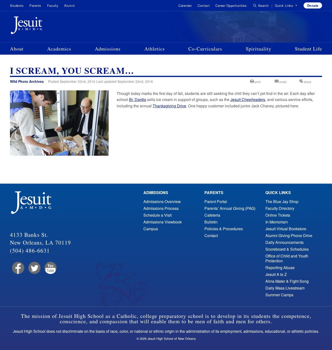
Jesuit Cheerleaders (247, 99)
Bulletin (211, 222)
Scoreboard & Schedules (287, 249)
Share (307, 82)
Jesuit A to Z (276, 274)
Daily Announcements (284, 242)
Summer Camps (279, 295)
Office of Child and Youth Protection (286, 258)
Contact (204, 5)
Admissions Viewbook (162, 222)
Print (257, 82)
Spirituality (258, 48)
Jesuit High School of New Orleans (44, 26)
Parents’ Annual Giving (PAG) (229, 208)
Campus (150, 228)
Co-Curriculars (205, 48)
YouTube (50, 268)
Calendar (185, 5)
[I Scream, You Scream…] (59, 154)
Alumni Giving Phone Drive (288, 235)
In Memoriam (276, 222)
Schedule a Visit (157, 215)
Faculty (53, 5)
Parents (35, 5)
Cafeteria (212, 215)
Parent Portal (215, 201)
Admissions (108, 48)
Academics (59, 48)
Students (17, 5)
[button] (286, 5)
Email (283, 82)
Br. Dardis (137, 99)
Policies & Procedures (223, 228)
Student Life (308, 48)
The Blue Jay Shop (281, 201)
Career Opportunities (231, 5)
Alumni (69, 5)
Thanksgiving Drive (169, 106)
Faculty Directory (279, 208)
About (17, 48)
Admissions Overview (162, 201)
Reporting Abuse (280, 267)
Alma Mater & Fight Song (287, 281)
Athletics (154, 48)
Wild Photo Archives (27, 81)
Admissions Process (161, 208)
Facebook (17, 268)
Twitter (34, 268)
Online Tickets (277, 215)
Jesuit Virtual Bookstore (285, 228)
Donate (312, 5)
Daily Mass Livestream (285, 288)
